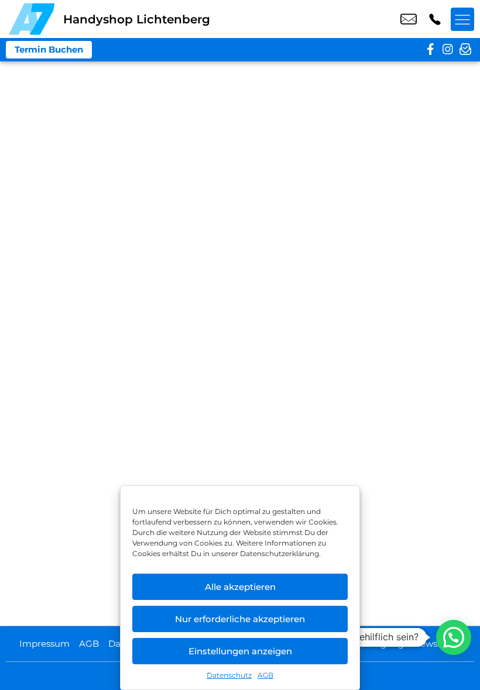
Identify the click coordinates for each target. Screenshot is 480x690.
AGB (265, 675)
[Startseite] (31, 19)
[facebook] (430, 49)
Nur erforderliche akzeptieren (240, 619)
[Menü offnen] (462, 19)
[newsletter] (465, 49)
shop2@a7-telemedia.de (408, 19)
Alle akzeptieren (240, 586)
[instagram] (448, 49)
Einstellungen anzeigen (240, 651)
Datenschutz (229, 675)
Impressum (44, 643)
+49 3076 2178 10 (435, 19)
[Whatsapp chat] (453, 637)
